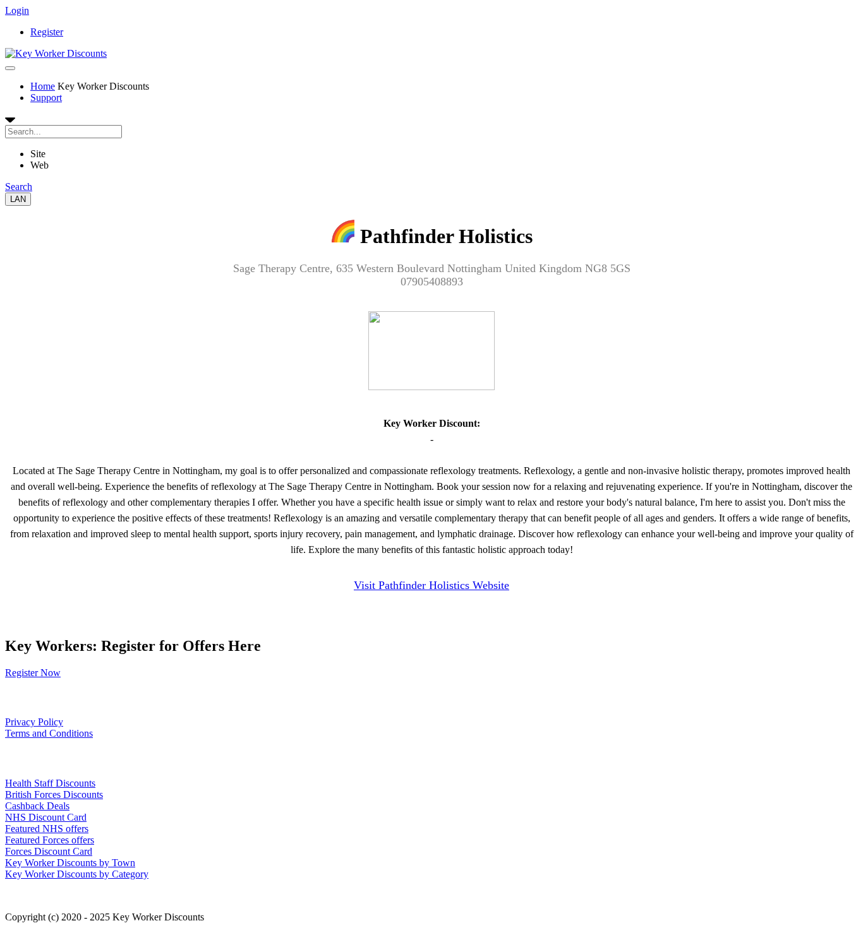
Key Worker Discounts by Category (76, 874)
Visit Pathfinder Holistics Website (431, 585)
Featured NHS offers (46, 828)
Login (17, 10)
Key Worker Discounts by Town (70, 862)
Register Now (33, 672)
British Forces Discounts (54, 794)
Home (42, 86)
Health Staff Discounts (50, 783)
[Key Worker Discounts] (56, 53)
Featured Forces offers (49, 840)
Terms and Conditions (49, 733)
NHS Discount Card (46, 817)
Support (46, 97)
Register (46, 32)
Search (18, 186)
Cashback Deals (37, 805)
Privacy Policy (34, 722)
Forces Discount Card (48, 851)
